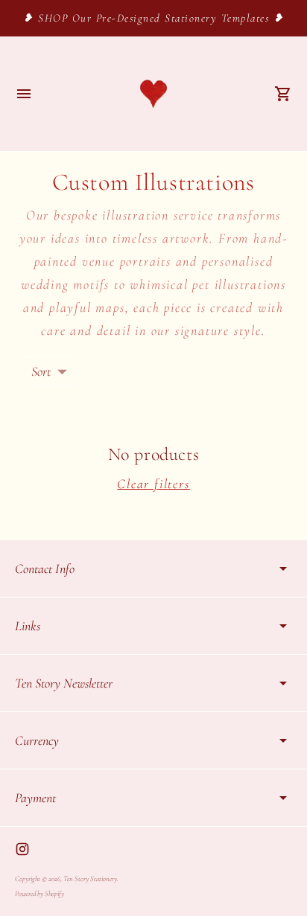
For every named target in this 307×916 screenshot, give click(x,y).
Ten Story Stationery (90, 878)
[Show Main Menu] (23, 93)
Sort (41, 371)
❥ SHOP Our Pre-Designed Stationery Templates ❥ (153, 18)
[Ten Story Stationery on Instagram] (22, 849)
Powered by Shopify (39, 893)
